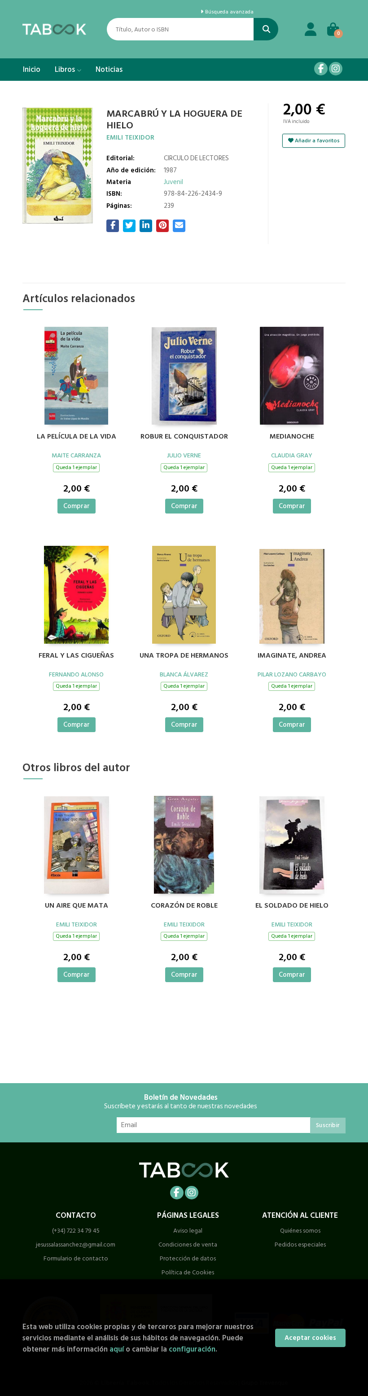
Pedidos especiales (300, 1244)
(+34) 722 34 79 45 (76, 1230)
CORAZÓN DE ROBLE (184, 905)
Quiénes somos (300, 1230)
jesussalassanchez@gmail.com (75, 1244)
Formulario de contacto (76, 1258)
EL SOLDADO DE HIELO (292, 905)
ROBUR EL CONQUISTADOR (184, 436)
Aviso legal (187, 1230)
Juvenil (173, 182)
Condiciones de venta (187, 1244)
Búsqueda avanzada (229, 12)
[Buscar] (266, 29)
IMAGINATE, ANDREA (292, 655)
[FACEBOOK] (321, 68)
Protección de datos (188, 1258)
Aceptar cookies (310, 1337)
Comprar (76, 506)
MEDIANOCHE (292, 436)
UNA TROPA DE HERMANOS (184, 655)
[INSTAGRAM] (335, 68)
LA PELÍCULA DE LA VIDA (76, 436)
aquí (117, 1349)
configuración (192, 1349)
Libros (66, 69)
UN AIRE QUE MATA (76, 905)
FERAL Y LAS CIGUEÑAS (76, 655)
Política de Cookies (188, 1272)
